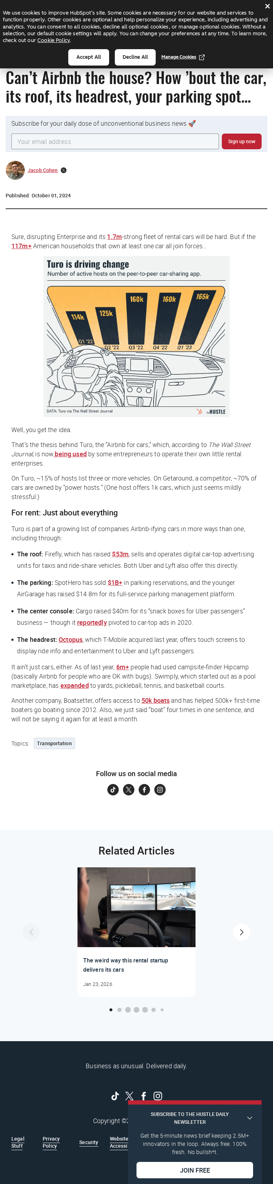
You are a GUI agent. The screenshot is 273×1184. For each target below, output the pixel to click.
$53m (120, 554)
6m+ (122, 667)
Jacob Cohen (43, 170)
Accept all (88, 57)
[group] (137, 932)
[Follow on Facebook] (144, 789)
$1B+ (115, 582)
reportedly (92, 622)
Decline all (135, 57)
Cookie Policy (53, 40)
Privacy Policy (51, 1142)
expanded (74, 685)
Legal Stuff (18, 1142)
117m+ (21, 246)
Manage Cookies (178, 56)
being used (70, 454)
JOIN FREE (195, 1170)
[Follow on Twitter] (128, 789)
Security (88, 1142)
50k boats (155, 700)
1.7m (114, 236)
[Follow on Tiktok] (113, 789)
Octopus (70, 639)
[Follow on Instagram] (160, 789)
